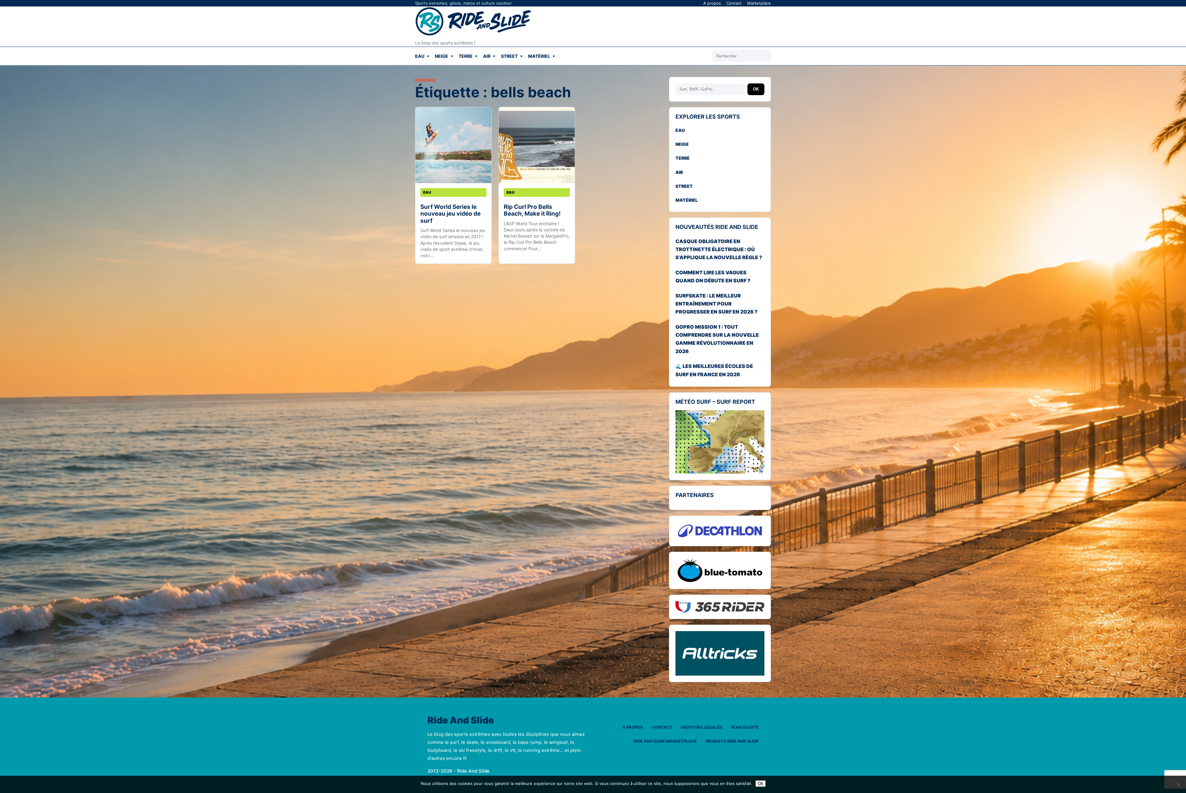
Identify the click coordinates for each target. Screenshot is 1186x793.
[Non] (1178, 784)
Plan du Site (745, 727)
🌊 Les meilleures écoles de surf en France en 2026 (714, 370)
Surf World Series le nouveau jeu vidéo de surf (450, 213)
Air (486, 56)
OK (756, 89)
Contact (734, 3)
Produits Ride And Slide (732, 741)
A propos (712, 3)
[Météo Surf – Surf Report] (719, 442)
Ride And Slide (460, 720)
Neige (441, 56)
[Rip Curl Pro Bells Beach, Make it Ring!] (537, 145)
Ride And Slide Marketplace (665, 741)
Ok (760, 783)
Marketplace (759, 3)
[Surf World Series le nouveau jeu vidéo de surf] (453, 145)
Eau (419, 56)
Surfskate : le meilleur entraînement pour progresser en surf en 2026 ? (716, 304)
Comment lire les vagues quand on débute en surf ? (713, 276)
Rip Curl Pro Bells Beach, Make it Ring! (532, 210)
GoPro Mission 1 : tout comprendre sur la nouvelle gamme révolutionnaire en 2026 (717, 339)
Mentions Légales (701, 727)
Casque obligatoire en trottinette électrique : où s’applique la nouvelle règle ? (718, 249)
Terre (466, 56)
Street (509, 56)
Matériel (539, 56)
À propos (632, 727)
